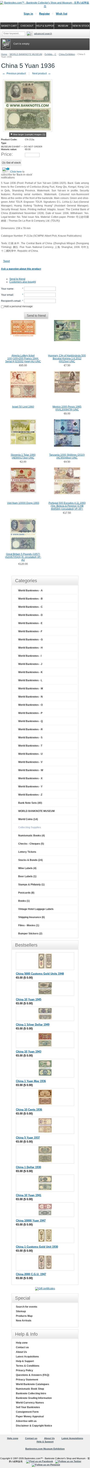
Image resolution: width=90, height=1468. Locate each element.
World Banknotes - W (30, 770)
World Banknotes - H (30, 647)
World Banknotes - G (30, 639)
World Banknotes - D (30, 615)
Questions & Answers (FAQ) (32, 1375)
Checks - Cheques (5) (31, 843)
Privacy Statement (27, 1379)
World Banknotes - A (30, 590)
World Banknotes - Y (30, 786)
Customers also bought (22, 281)
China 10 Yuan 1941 (28, 1195)
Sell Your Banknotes (28, 1407)
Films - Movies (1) (28, 925)
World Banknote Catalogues (32, 1384)
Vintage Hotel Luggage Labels (36, 909)
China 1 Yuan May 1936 (31, 1081)
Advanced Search (43, 33)
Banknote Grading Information (34, 1398)
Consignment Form (27, 1411)
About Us (21, 1352)
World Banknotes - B (30, 598)
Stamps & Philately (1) (31, 884)
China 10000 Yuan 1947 (31, 1220)
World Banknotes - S (30, 737)
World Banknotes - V (30, 762)
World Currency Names (30, 1402)
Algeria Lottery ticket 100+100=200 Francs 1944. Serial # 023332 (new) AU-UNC (23, 358)
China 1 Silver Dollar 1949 (32, 1024)
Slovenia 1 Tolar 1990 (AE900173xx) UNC (23, 456)
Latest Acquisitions (27, 1356)
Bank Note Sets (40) (30, 802)
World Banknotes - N (30, 696)
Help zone (22, 1342)
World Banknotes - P (30, 713)
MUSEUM (63, 26)
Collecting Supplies (29, 827)
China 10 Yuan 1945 (28, 999)
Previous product (14, 73)
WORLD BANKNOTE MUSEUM (26, 54)
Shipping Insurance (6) (31, 917)
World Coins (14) (28, 819)
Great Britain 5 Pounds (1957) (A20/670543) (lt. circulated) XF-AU (23, 557)
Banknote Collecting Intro (31, 1393)
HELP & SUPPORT (45, 26)
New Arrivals (23, 1320)
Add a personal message (18, 306)
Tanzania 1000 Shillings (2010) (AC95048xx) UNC (67, 456)
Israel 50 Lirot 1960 (23, 406)
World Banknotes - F (30, 631)
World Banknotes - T (30, 745)
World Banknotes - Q (30, 721)
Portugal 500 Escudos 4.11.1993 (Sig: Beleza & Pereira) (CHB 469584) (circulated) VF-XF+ (67, 506)
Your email (7, 294)
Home (4, 54)
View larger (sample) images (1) (29, 134)
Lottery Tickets (27, 851)
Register (44, 13)
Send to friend (17, 278)
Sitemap (21, 1311)
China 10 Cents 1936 (29, 1109)
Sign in (28, 13)
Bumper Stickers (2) (30, 933)
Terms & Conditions (27, 1365)
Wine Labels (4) (27, 868)
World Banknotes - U (30, 753)
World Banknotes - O (30, 704)
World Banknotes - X (30, 778)
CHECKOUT (27, 26)
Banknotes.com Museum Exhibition (45, 1448)
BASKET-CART (9, 26)
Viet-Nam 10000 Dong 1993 (23, 503)
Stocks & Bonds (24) (30, 860)
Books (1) (24, 900)
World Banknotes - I (29, 655)
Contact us (22, 1347)
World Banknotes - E (30, 623)
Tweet (6, 261)
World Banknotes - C (30, 606)
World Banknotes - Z (30, 794)
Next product (41, 73)
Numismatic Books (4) (31, 835)
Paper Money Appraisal (30, 1416)
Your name (7, 288)
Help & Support (25, 1361)
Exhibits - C (50, 54)
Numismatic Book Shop (30, 1388)
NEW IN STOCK (81, 26)
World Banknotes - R (30, 729)
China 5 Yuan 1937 (28, 1137)
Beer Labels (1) (27, 876)
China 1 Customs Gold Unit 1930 (37, 1246)
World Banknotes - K (30, 672)
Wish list (61, 13)
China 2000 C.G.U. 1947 (31, 1274)
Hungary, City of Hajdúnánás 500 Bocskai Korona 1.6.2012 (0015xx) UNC (67, 358)
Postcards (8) (26, 892)
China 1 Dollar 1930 (28, 1167)
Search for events (26, 1306)
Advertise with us (26, 1421)
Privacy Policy (24, 1370)
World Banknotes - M (30, 688)
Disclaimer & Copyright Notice (34, 1425)
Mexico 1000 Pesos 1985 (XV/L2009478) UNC (67, 408)
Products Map (24, 1315)
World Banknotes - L (30, 680)
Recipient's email (11, 300)
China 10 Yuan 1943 (28, 1051)
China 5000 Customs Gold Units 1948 (40, 973)
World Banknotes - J (30, 664)
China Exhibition (67, 54)
